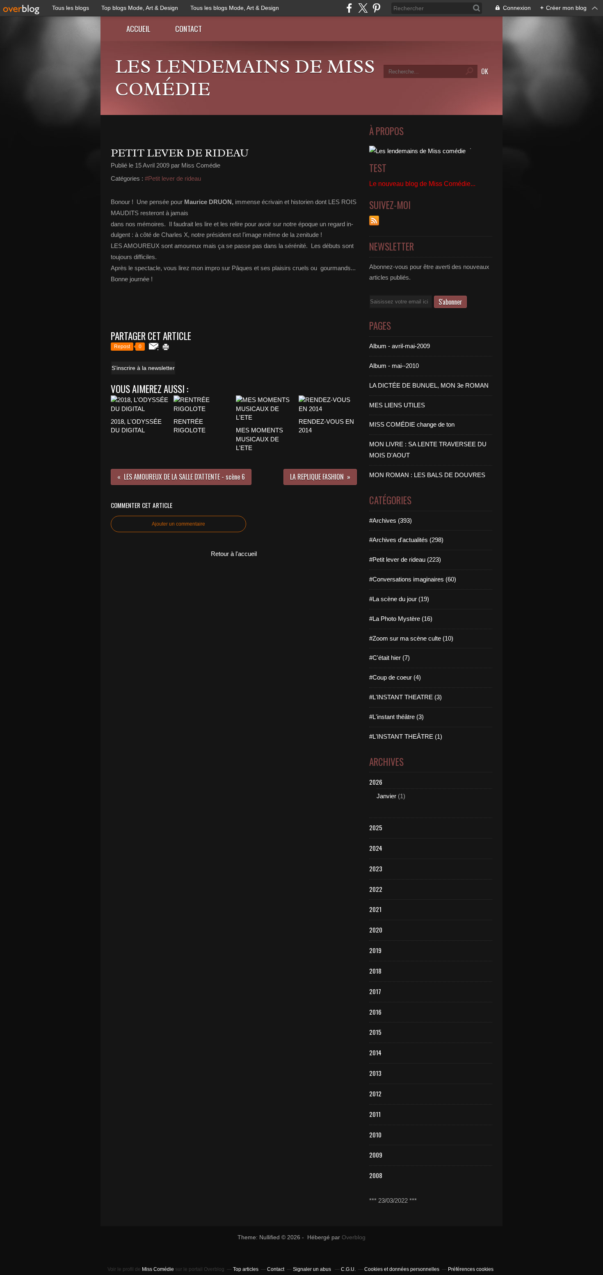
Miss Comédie (158, 1269)
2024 (375, 847)
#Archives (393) (390, 520)
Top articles (245, 1269)
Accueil (138, 28)
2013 (375, 1072)
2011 (375, 1114)
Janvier (386, 796)
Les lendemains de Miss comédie (245, 78)
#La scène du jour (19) (399, 598)
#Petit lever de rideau (173, 178)
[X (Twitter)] (363, 8)
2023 (375, 868)
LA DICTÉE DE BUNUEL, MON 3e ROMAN (429, 385)
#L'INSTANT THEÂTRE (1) (405, 736)
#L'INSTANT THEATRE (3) (405, 697)
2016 (375, 1011)
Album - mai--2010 (394, 365)
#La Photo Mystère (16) (400, 618)
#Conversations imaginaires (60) (412, 579)
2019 (375, 950)
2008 (375, 1175)
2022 (375, 889)
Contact (188, 28)
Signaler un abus (312, 1269)
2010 (375, 1134)
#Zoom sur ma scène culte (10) (411, 638)
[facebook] (349, 8)
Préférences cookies (470, 1269)
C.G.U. (348, 1269)
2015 (375, 1031)
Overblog (353, 1237)
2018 (375, 970)
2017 (375, 991)
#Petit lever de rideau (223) (405, 559)
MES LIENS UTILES (397, 405)
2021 (375, 909)
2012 (375, 1093)
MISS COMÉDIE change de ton (412, 424)
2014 (375, 1052)
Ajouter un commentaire (178, 524)
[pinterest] (376, 8)
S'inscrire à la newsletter (143, 368)
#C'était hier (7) (389, 657)
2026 (375, 781)
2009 (375, 1154)
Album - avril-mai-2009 (399, 345)
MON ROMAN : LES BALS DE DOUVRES (427, 474)
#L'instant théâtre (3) (396, 716)
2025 (375, 827)
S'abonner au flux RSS (374, 220)
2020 (375, 929)
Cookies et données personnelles (401, 1269)
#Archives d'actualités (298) (406, 539)
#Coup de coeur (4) (395, 677)
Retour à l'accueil (234, 553)
